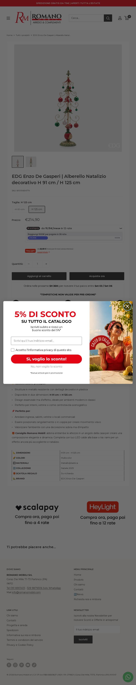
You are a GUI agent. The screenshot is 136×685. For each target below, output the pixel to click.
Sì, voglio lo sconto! (46, 359)
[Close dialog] (127, 306)
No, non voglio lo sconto (46, 366)
